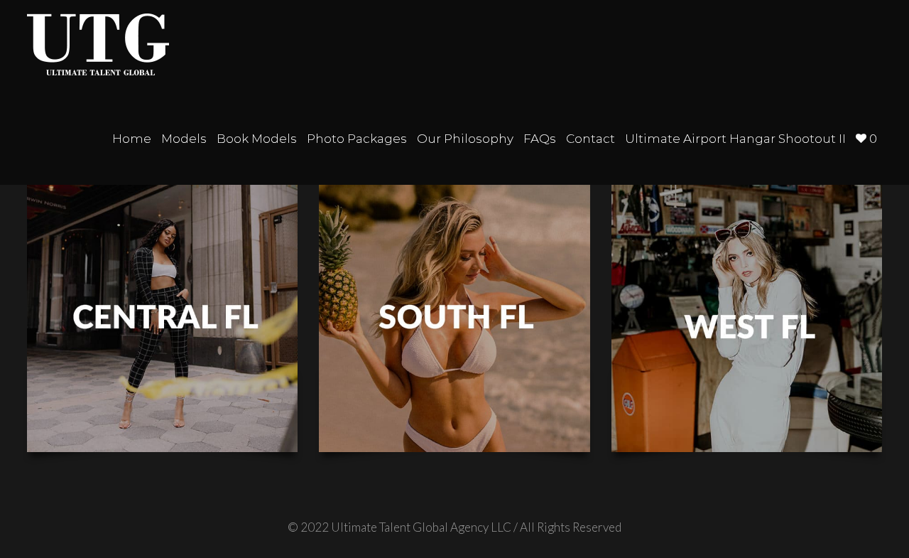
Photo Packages (357, 139)
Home (131, 139)
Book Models (257, 139)
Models (184, 139)
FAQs (539, 139)
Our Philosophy (465, 139)
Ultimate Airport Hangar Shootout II (735, 139)
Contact (590, 139)
